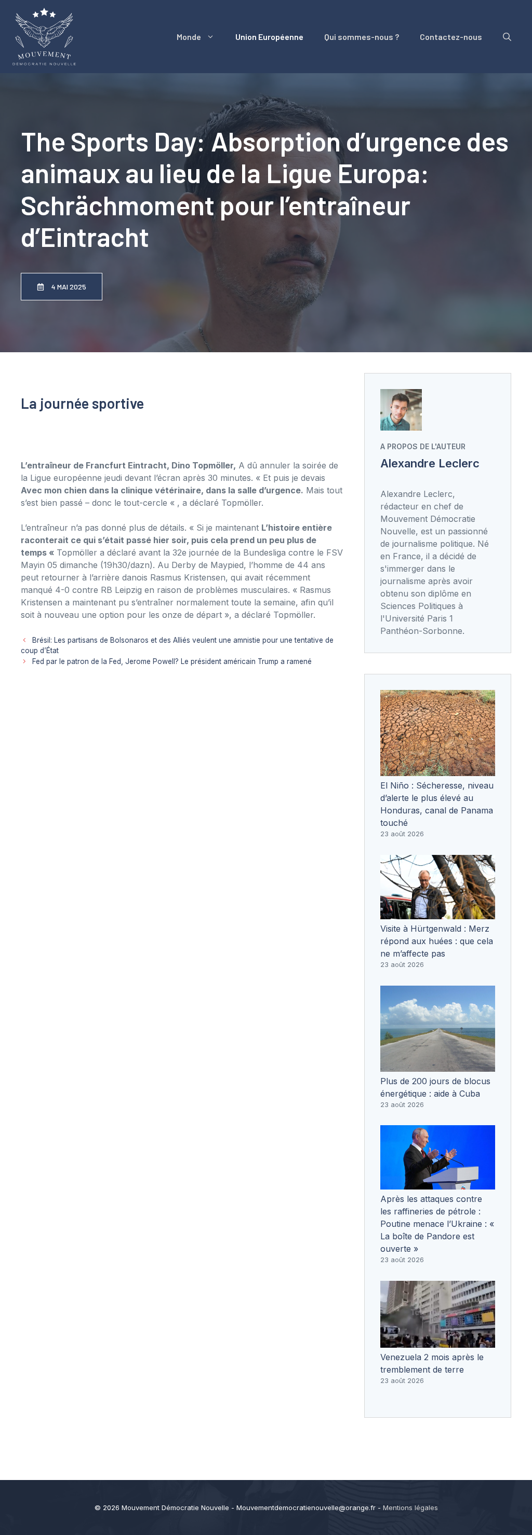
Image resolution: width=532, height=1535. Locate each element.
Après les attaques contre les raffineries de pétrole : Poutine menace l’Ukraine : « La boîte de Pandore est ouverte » (437, 1224)
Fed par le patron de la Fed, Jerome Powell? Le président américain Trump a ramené (172, 661)
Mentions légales (410, 1507)
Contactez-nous (451, 37)
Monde (189, 37)
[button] (507, 36)
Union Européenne (269, 37)
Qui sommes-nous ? (361, 37)
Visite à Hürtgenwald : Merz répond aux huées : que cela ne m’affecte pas (436, 941)
